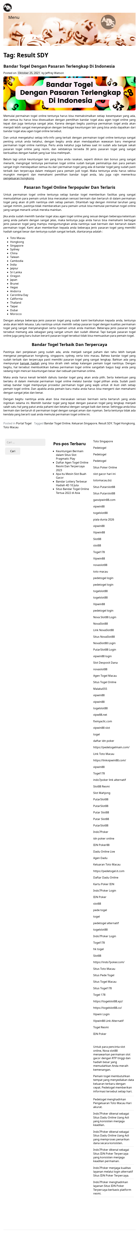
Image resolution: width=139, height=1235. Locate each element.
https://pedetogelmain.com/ (111, 747)
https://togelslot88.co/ (107, 1008)
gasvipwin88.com (104, 500)
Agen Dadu (100, 858)
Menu (13, 17)
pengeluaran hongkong (18, 178)
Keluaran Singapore (84, 423)
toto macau (100, 571)
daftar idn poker (103, 741)
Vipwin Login (101, 1014)
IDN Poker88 (101, 845)
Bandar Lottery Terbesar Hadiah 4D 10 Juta (71, 483)
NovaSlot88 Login (104, 643)
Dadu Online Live (104, 851)
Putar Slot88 (101, 812)
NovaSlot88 (100, 623)
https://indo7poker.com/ (108, 962)
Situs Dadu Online (104, 1117)
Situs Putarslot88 (104, 487)
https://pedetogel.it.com (108, 871)
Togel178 (99, 552)
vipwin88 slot (101, 728)
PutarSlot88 (100, 799)
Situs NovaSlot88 (104, 637)
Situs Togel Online (104, 682)
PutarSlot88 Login (104, 649)
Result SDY (105, 423)
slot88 (97, 545)
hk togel (98, 949)
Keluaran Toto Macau (107, 864)
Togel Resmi (101, 1027)
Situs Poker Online (105, 467)
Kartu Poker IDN (103, 884)
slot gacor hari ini (104, 474)
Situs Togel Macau (104, 981)
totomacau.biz (102, 480)
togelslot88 (100, 513)
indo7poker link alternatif (109, 780)
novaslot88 (100, 565)
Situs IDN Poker (103, 1153)
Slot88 (97, 539)
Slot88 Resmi (101, 786)
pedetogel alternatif (106, 923)
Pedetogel (99, 448)
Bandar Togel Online (57, 423)
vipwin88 (99, 506)
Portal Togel (24, 423)
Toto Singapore (103, 441)
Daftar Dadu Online (105, 877)
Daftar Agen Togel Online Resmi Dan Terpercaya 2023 (72, 466)
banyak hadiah (29, 363)
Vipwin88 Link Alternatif (108, 1021)
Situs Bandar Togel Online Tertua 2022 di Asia (72, 491)
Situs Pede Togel (103, 975)
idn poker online (103, 838)
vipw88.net (100, 715)
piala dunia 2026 (103, 519)
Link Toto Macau (103, 754)
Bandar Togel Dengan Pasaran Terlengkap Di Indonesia (59, 66)
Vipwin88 (99, 532)
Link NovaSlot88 (103, 630)
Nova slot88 (110, 1051)
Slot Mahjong (101, 793)
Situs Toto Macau (104, 969)
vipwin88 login (102, 656)
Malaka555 (100, 689)
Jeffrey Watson (54, 73)
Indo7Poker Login (104, 890)
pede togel (100, 910)
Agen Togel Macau (105, 676)
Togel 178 (99, 995)
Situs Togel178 (102, 988)
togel (96, 734)
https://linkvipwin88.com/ (109, 760)
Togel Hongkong (124, 423)
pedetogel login (103, 578)
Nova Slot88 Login (104, 617)
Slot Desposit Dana (105, 662)
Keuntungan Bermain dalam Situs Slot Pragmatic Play (69, 455)
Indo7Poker (100, 832)
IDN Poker (99, 897)
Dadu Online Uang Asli (114, 1135)
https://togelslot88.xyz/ (108, 1001)
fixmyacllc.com (102, 721)
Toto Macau (10, 427)
